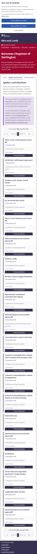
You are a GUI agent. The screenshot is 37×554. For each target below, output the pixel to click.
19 (20, 134)
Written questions (30, 77)
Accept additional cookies (19, 20)
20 (22, 134)
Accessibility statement (7, 552)
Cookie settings (18, 30)
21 (24, 134)
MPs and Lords (9, 40)
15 (11, 134)
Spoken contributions (15, 77)
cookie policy (5, 16)
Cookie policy (5, 545)
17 (15, 134)
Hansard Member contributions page (16, 122)
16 (13, 134)
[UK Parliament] (5, 35)
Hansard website (21, 115)
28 (29, 134)
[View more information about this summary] (18, 147)
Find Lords (24, 47)
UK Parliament (5, 47)
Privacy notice (5, 549)
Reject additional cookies (18, 26)
